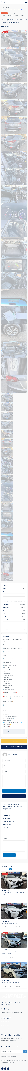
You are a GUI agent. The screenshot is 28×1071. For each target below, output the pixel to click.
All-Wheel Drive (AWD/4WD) (18, 601)
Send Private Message (14, 796)
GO (25, 1051)
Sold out (4, 13)
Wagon (23, 588)
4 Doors (23, 623)
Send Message (14, 791)
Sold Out (5, 32)
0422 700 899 (5, 1025)
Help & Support (8, 1002)
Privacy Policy (17, 1002)
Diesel (23, 616)
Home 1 (7, 731)
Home (2, 7)
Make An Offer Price (14, 741)
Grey (24, 598)
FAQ (2, 1002)
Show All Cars (5, 869)
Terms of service (5, 1004)
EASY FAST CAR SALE (14, 754)
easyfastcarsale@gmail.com (8, 1029)
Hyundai (23, 592)
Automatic (22, 604)
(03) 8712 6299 (5, 1022)
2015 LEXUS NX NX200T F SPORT (10, 923)
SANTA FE (23, 595)
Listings (7, 7)
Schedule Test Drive (16, 746)
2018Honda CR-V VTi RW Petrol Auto (11, 982)
